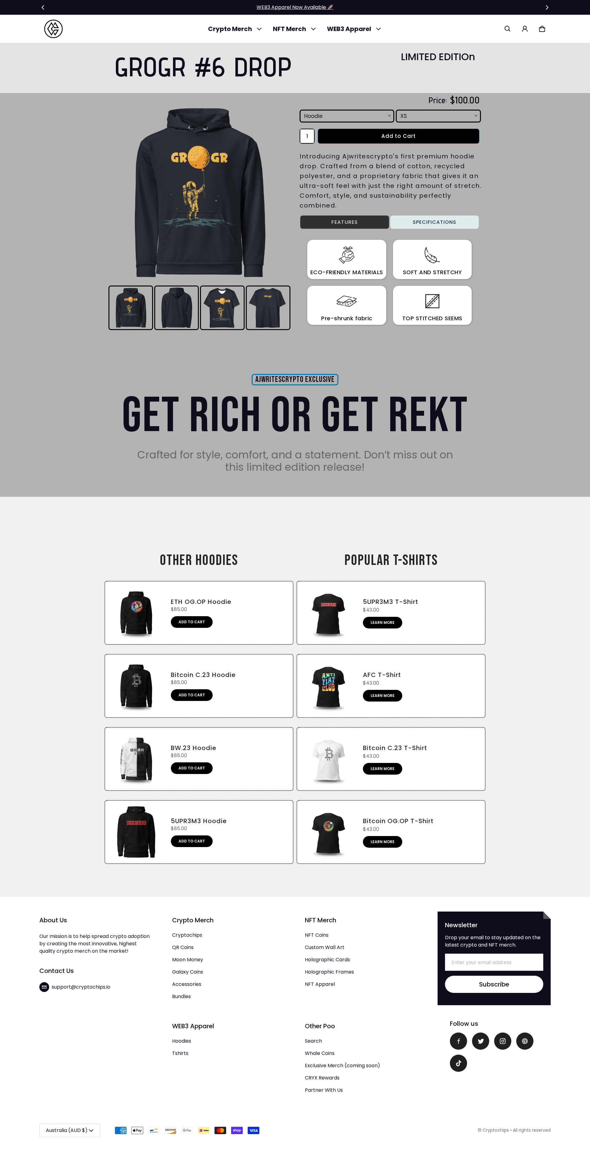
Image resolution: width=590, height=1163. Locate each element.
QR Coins (183, 947)
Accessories (186, 984)
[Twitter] (480, 1041)
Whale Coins (320, 1053)
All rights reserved (532, 1130)
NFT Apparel (320, 984)
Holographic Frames (329, 971)
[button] (507, 28)
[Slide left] (43, 7)
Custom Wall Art (324, 947)
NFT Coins (316, 935)
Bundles (181, 996)
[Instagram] (502, 1041)
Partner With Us (324, 1090)
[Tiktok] (458, 1063)
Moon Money (187, 959)
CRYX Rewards (322, 1077)
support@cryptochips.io (81, 986)
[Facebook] (458, 1041)
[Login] (524, 28)
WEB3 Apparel (349, 29)
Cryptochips (187, 935)
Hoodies (181, 1040)
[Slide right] (547, 7)
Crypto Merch (230, 29)
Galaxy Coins (187, 971)
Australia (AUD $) (67, 1130)
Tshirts (180, 1053)
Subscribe (494, 984)
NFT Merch (289, 29)
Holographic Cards (327, 959)
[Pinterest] (524, 1041)
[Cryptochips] (53, 29)
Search (313, 1040)
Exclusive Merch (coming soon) (342, 1065)
